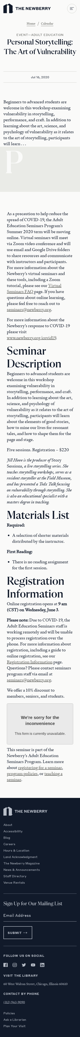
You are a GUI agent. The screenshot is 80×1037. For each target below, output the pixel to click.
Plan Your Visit (14, 1026)
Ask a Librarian (14, 1019)
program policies (22, 773)
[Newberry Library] (25, 820)
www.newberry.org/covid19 (31, 337)
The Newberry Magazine (21, 863)
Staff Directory (14, 876)
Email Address (17, 915)
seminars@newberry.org (29, 309)
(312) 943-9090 (14, 1002)
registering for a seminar (40, 767)
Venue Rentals (14, 882)
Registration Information (29, 662)
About (7, 825)
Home (31, 23)
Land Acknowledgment (20, 857)
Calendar (47, 23)
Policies (9, 1013)
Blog (6, 837)
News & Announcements (21, 869)
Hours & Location (16, 850)
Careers (9, 844)
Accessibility (12, 831)
